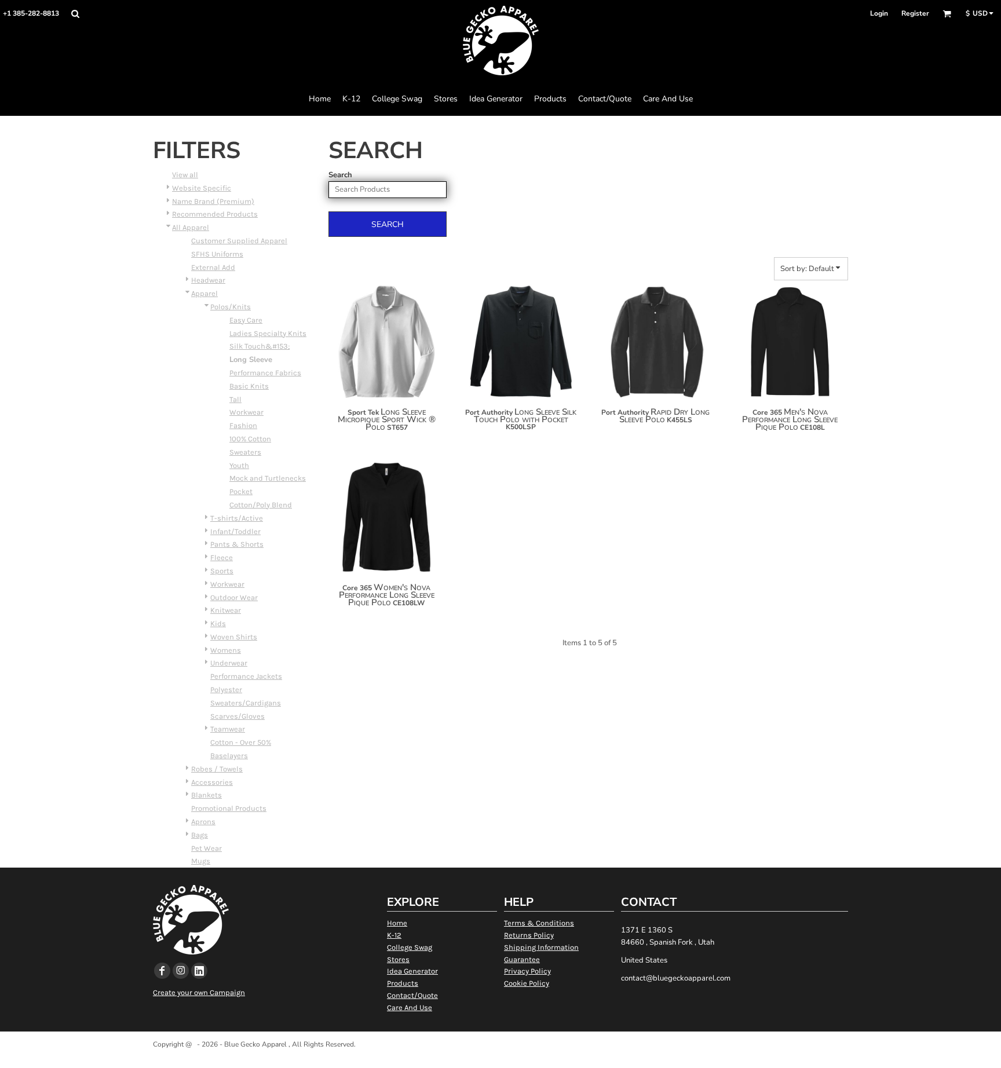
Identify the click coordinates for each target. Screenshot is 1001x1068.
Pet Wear (206, 848)
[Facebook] (162, 971)
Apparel (204, 293)
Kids (218, 623)
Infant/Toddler (235, 531)
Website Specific (201, 188)
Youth (239, 465)
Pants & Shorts (237, 544)
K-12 (394, 935)
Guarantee (522, 959)
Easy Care (245, 320)
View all (185, 174)
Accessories (212, 782)
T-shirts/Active (236, 518)
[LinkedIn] (199, 971)
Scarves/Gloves (237, 716)
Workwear (246, 412)
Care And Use (409, 1007)
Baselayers (229, 755)
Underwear (228, 663)
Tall (235, 399)
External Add (213, 267)
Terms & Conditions (539, 923)
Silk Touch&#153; (259, 346)
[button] (75, 13)
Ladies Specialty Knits (267, 333)
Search (340, 175)
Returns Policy (529, 935)
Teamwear (227, 729)
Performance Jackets (246, 676)
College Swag (409, 947)
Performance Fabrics (265, 372)
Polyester (226, 689)
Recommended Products (215, 214)
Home (397, 923)
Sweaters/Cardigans (245, 702)
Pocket (241, 491)
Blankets (206, 795)
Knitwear (225, 610)
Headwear (208, 280)
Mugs (200, 861)
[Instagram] (181, 971)
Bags (199, 835)
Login (879, 13)
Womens (225, 650)
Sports (221, 570)
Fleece (221, 557)
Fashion (243, 425)
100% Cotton (250, 438)
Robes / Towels (217, 769)
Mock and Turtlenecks (267, 478)
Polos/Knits (230, 306)
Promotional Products (228, 808)
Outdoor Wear (234, 597)
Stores (398, 959)
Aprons (203, 821)
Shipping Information (541, 947)
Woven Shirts (233, 636)
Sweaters (245, 452)
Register (915, 13)
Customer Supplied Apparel (239, 240)
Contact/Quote (412, 995)
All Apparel (190, 227)
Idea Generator (412, 971)
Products (402, 983)
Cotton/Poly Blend (260, 504)
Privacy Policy (527, 971)
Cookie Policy (526, 983)
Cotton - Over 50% (240, 742)
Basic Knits (249, 386)
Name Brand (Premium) (213, 201)
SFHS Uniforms (217, 254)
